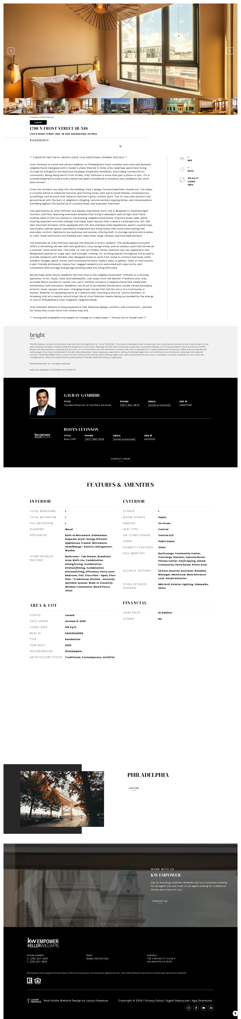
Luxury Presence (97, 1000)
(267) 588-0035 (94, 439)
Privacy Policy (154, 1000)
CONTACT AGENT (120, 459)
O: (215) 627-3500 (37, 958)
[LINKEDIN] (211, 1008)
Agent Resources (178, 1000)
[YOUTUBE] (203, 1008)
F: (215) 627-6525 (37, 961)
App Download (202, 1000)
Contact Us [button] (159, 901)
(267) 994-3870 (129, 405)
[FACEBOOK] (196, 1008)
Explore (134, 788)
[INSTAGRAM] (188, 1008)
